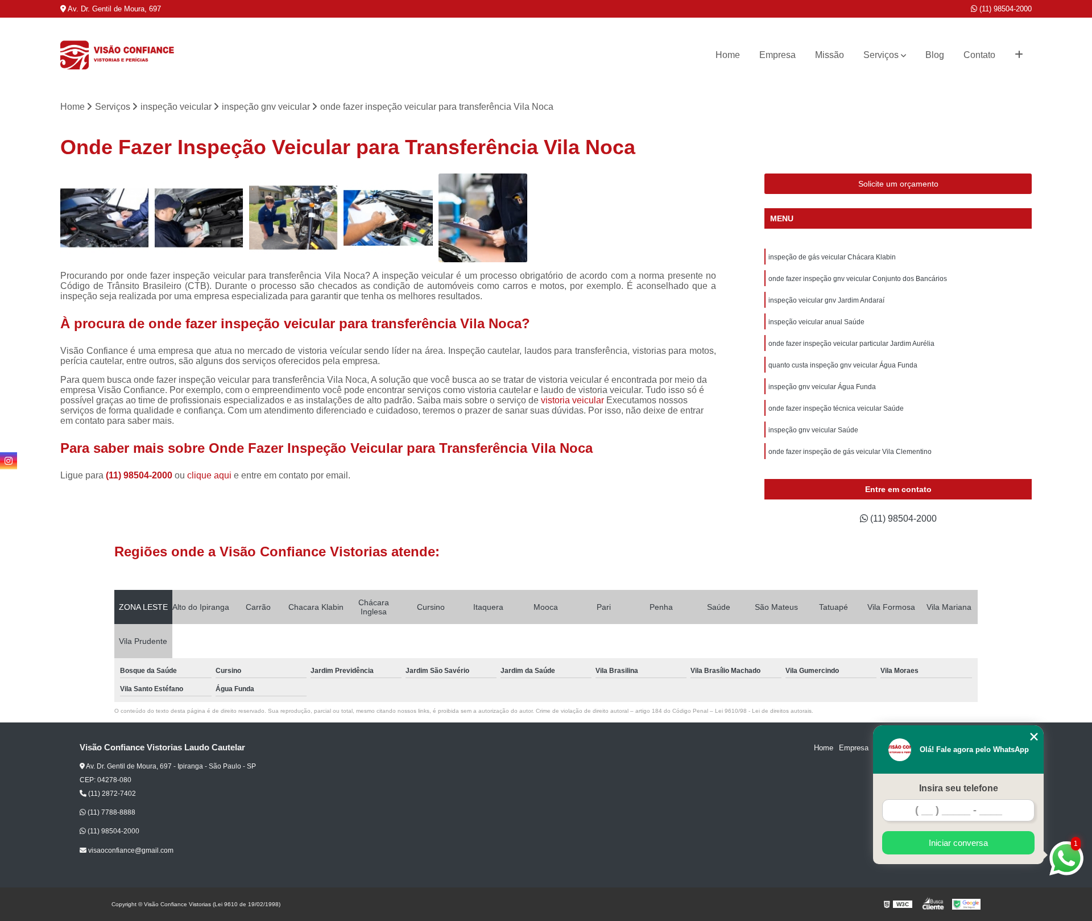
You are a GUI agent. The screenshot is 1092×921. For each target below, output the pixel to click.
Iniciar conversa (958, 843)
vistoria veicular (572, 400)
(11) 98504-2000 (1004, 9)
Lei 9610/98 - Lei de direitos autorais (763, 711)
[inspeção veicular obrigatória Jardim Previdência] (483, 218)
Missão (829, 55)
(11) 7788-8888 (110, 812)
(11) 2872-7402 (111, 794)
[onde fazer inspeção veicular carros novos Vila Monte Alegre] (388, 218)
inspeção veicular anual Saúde (816, 322)
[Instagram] (8, 460)
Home (727, 55)
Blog (934, 55)
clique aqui (209, 475)
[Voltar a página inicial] (117, 55)
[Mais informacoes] (1019, 55)
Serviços (881, 55)
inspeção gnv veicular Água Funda (822, 387)
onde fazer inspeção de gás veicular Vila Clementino (850, 452)
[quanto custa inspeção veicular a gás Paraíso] (199, 218)
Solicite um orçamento (898, 183)
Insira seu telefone (958, 788)
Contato (979, 55)
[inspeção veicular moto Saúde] (293, 218)
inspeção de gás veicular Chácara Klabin (832, 257)
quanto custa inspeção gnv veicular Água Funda (842, 365)
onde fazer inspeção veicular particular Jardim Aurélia (851, 344)
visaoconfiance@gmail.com (129, 850)
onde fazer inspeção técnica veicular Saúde (836, 408)
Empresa (777, 55)
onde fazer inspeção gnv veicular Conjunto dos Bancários (857, 279)
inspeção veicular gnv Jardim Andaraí (826, 300)
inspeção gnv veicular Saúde (813, 430)
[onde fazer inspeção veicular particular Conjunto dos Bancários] (104, 218)
